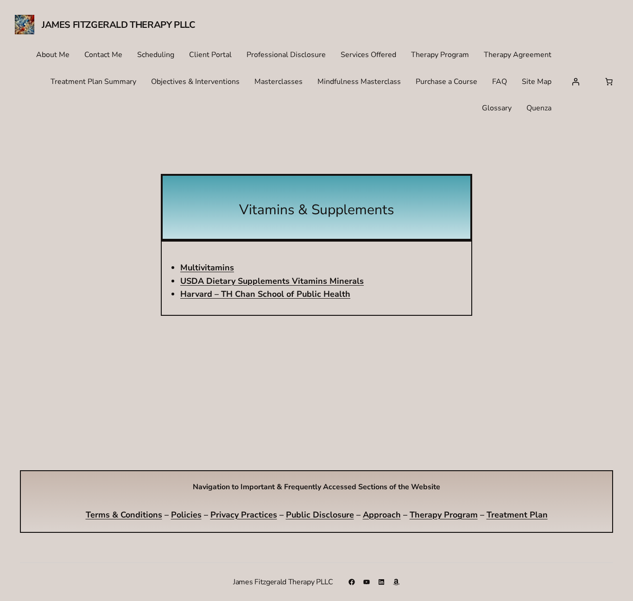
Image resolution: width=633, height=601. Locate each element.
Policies (186, 514)
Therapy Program (444, 514)
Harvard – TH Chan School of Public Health (265, 294)
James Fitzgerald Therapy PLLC (118, 25)
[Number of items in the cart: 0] (609, 81)
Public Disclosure (320, 514)
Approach (382, 514)
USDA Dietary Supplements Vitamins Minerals (272, 281)
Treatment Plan (517, 514)
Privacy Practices (243, 514)
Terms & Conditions (124, 514)
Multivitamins (207, 267)
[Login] (575, 81)
